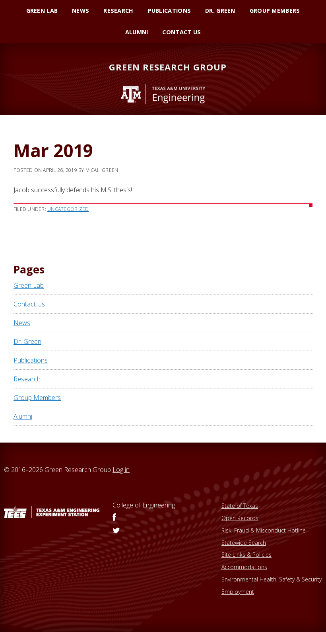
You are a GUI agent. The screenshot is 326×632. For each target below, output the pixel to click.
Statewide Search (243, 542)
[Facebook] (114, 517)
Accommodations (244, 567)
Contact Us (29, 304)
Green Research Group (168, 67)
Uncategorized (68, 209)
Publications (31, 360)
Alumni (23, 416)
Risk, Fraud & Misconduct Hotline (263, 530)
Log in (121, 469)
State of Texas (239, 505)
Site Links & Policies (246, 554)
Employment (237, 591)
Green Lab (29, 285)
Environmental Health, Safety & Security (271, 579)
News (22, 322)
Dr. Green (27, 341)
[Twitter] (116, 531)
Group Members (37, 397)
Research (27, 379)
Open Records (239, 518)
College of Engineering (144, 505)
